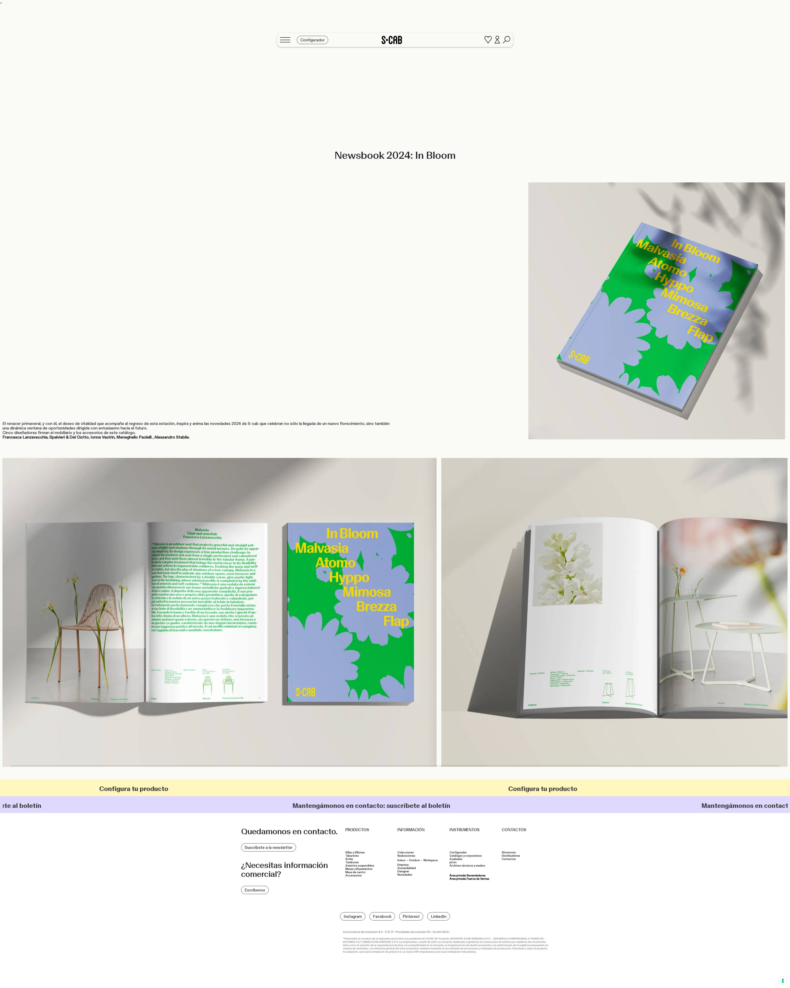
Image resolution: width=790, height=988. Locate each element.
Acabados (456, 859)
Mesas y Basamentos (359, 869)
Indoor (401, 860)
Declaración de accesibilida (454, 978)
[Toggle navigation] (286, 40)
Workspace (430, 860)
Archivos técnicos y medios (467, 865)
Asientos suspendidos (360, 865)
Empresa (403, 865)
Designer (403, 871)
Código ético (483, 978)
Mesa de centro (356, 872)
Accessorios (353, 875)
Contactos (509, 859)
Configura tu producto (108, 789)
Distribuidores (511, 855)
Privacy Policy (404, 978)
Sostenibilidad (406, 868)
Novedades (404, 874)
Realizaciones (406, 855)
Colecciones (405, 852)
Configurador (458, 852)
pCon (453, 862)
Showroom (509, 852)
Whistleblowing (504, 978)
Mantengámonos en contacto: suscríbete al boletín (201, 806)
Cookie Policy (425, 978)
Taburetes (352, 855)
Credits (544, 976)
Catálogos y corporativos (466, 855)
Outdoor (414, 860)
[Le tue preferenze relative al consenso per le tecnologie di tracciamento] (783, 981)
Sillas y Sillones (355, 852)
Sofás (349, 859)
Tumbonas (352, 862)
